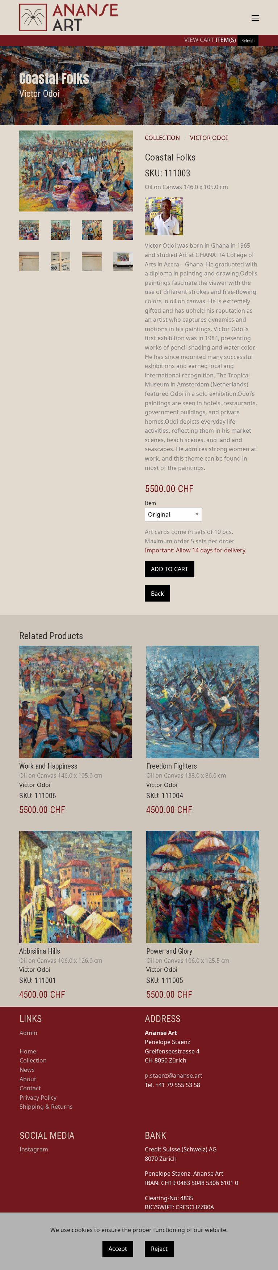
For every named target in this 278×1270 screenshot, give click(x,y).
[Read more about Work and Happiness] (75, 702)
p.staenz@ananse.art (173, 1075)
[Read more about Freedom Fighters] (202, 702)
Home (28, 1051)
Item (150, 503)
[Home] (68, 17)
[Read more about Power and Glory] (202, 887)
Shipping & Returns (46, 1107)
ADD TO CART (169, 569)
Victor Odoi (209, 138)
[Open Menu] (255, 18)
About (28, 1079)
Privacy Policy (38, 1098)
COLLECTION (162, 138)
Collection (33, 1060)
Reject (159, 1249)
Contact (30, 1088)
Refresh (247, 40)
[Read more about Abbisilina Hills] (75, 887)
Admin (28, 1033)
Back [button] (157, 594)
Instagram (34, 1149)
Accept (118, 1249)
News (27, 1070)
